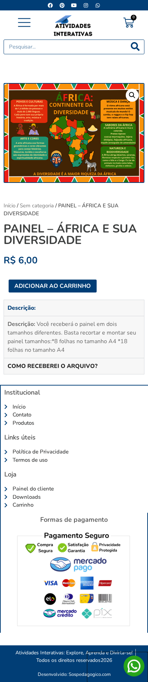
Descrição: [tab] (22, 308)
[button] (24, 23)
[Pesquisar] (135, 47)
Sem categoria (37, 205)
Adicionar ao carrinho (52, 286)
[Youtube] (74, 5)
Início (9, 205)
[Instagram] (86, 5)
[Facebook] (50, 5)
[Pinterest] (62, 5)
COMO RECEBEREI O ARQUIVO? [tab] (52, 366)
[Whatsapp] (98, 5)
